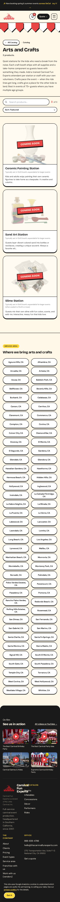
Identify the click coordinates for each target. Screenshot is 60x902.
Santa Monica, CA (16, 646)
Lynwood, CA (16, 548)
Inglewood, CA (44, 486)
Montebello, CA (16, 566)
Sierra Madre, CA (44, 646)
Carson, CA (16, 406)
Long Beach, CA (16, 539)
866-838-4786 (31, 840)
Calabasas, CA (44, 397)
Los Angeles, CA (44, 539)
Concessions (30, 799)
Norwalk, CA (16, 575)
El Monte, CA (44, 442)
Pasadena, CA (15, 592)
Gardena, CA (44, 451)
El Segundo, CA (16, 451)
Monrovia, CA (44, 557)
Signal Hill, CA (15, 655)
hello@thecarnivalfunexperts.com (40, 845)
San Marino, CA (44, 628)
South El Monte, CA (44, 655)
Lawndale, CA (16, 530)
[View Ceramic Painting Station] (30, 155)
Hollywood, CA (16, 486)
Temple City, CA (16, 672)
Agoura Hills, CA (15, 362)
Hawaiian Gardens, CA (16, 468)
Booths (27, 790)
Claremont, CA (16, 415)
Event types (9, 857)
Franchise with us (10, 867)
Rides (27, 812)
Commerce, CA (44, 415)
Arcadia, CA (15, 371)
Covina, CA (44, 424)
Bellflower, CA (15, 388)
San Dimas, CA (16, 619)
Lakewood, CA (16, 521)
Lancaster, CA (44, 521)
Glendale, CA (16, 459)
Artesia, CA (44, 371)
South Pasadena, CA (44, 663)
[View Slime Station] (30, 287)
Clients (6, 848)
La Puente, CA (15, 513)
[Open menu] (54, 17)
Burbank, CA (16, 397)
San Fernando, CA (44, 619)
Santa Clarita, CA (16, 637)
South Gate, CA (16, 663)
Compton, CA (16, 424)
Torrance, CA (44, 672)
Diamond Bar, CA (44, 433)
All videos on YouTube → (46, 724)
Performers (29, 808)
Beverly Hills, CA (44, 388)
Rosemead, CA (44, 610)
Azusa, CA (16, 380)
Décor (27, 803)
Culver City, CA (16, 433)
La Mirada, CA (44, 504)
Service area (9, 861)
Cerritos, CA (44, 406)
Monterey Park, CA (44, 566)
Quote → (43, 16)
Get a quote (30, 858)
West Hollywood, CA (44, 681)
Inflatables (29, 795)
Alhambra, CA (44, 362)
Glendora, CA (44, 459)
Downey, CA (15, 442)
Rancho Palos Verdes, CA (16, 601)
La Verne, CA (44, 513)
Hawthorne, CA (44, 468)
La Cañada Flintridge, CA (44, 495)
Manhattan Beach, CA (16, 557)
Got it (9, 895)
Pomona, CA (44, 592)
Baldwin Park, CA (44, 380)
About (6, 843)
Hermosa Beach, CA (16, 477)
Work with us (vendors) (9, 875)
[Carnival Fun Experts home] (9, 16)
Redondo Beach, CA (44, 601)
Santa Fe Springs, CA (44, 637)
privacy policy (10, 889)
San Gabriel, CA (16, 628)
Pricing (6, 852)
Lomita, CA (44, 530)
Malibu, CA (44, 548)
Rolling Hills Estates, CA (16, 610)
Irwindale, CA (16, 495)
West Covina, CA (16, 681)
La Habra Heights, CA (16, 504)
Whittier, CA (44, 690)
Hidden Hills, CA (44, 477)
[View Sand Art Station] (30, 221)
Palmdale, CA (44, 575)
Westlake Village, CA (15, 690)
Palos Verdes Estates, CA (16, 583)
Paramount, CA (44, 584)
